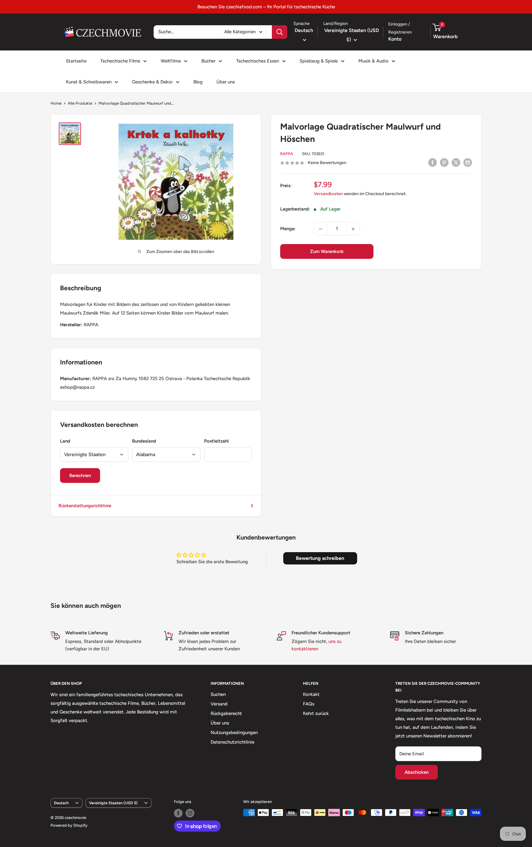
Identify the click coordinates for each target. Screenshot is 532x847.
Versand (219, 704)
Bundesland (144, 441)
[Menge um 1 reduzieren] (320, 229)
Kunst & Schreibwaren (88, 82)
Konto (394, 39)
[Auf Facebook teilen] (432, 162)
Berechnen (80, 475)
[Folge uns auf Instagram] (190, 813)
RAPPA (286, 153)
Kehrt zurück (316, 713)
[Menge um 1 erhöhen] (353, 229)
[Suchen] (279, 32)
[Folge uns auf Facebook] (178, 813)
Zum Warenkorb (327, 252)
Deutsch (61, 803)
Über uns (225, 82)
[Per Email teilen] (467, 162)
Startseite (76, 61)
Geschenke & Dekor (152, 82)
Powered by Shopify (68, 825)
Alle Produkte (80, 103)
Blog (198, 82)
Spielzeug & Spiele (319, 61)
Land (65, 441)
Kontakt (311, 694)
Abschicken (417, 772)
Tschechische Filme (120, 61)
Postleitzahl (216, 441)
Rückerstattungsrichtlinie (84, 505)
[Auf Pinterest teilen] (444, 162)
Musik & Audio (373, 61)
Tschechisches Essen (257, 61)
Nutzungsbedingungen (234, 732)
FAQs (308, 704)
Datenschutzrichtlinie (232, 742)
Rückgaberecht (226, 713)
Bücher (208, 61)
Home (56, 103)
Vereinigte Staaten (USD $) (113, 803)
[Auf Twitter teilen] (456, 162)
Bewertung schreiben (320, 558)
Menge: (288, 229)
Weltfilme (171, 61)
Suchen (218, 694)
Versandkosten (328, 194)
